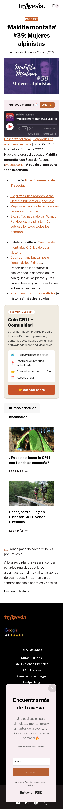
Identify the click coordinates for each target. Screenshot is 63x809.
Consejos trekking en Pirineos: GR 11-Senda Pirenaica (27, 517)
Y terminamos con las (33, 293)
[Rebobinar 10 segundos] (18, 128)
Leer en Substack (16, 591)
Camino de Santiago (31, 676)
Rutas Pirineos (31, 658)
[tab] (22, 408)
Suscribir (33, 133)
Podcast (31, 19)
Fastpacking (31, 682)
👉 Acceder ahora (31, 390)
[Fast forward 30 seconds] (32, 128)
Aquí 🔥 (47, 104)
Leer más (18, 471)
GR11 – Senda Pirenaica (31, 664)
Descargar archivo (17, 139)
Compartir (50, 133)
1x (24, 128)
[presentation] (31, 439)
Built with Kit (31, 792)
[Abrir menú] (7, 6)
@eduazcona (14, 165)
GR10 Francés (31, 670)
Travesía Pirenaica (23, 52)
